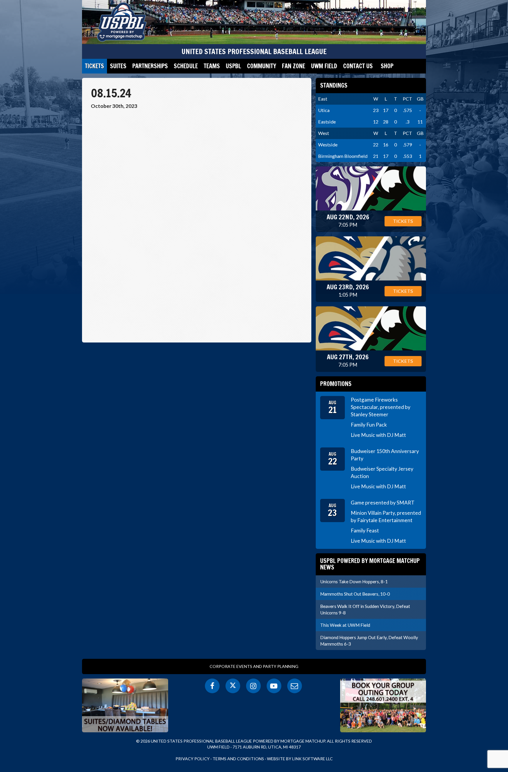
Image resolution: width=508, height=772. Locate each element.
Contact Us (358, 66)
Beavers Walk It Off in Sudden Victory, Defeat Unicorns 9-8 (365, 609)
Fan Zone (293, 66)
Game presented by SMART (383, 502)
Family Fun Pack (369, 425)
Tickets (94, 66)
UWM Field (324, 66)
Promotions (336, 384)
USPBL (233, 66)
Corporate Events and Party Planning (254, 666)
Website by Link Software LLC (300, 758)
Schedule (186, 66)
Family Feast (365, 530)
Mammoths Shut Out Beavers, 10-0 (355, 593)
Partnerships (150, 66)
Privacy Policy (193, 758)
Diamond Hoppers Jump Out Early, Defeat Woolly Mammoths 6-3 (369, 640)
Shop (387, 66)
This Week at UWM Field (345, 625)
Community (261, 66)
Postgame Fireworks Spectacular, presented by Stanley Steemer (380, 407)
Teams (212, 66)
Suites (118, 66)
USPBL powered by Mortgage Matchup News (370, 564)
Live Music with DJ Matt (378, 435)
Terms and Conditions (238, 758)
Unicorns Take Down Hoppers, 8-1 (354, 581)
